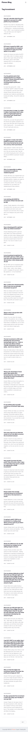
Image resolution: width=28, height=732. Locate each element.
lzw (5, 36)
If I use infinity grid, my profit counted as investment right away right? (14, 406)
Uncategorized (7, 16)
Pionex (13, 729)
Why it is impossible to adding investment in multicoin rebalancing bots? (12, 171)
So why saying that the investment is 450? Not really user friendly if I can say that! (14, 697)
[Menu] (25, 2)
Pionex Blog (6, 2)
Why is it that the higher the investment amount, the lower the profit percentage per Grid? (14, 671)
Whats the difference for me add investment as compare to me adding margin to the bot (13, 545)
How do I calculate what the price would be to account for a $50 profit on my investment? (13, 20)
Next (23, 722)
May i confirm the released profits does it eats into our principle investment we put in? (14, 286)
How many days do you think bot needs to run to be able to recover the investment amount (14, 434)
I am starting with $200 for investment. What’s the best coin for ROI (13, 200)
